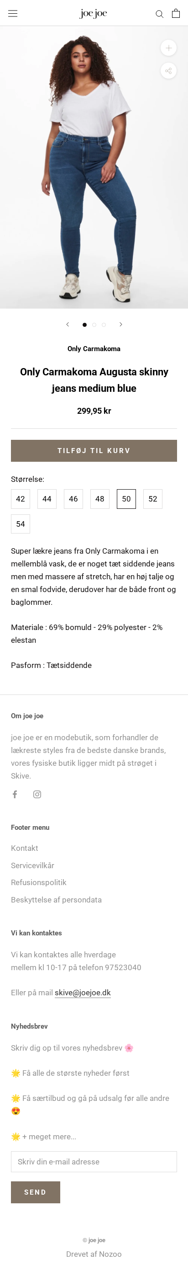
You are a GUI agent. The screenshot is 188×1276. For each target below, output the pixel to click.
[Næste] (121, 324)
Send (35, 1192)
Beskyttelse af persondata (56, 899)
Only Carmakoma (94, 349)
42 (20, 498)
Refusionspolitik (39, 882)
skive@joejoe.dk (83, 992)
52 (152, 498)
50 (126, 498)
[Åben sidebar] (12, 13)
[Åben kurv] (176, 13)
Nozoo (110, 1254)
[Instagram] (37, 793)
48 (99, 498)
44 (47, 498)
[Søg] (160, 13)
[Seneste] (67, 324)
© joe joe (94, 1240)
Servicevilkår (32, 865)
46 (73, 498)
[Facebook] (15, 793)
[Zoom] (169, 48)
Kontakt (24, 848)
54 (20, 524)
